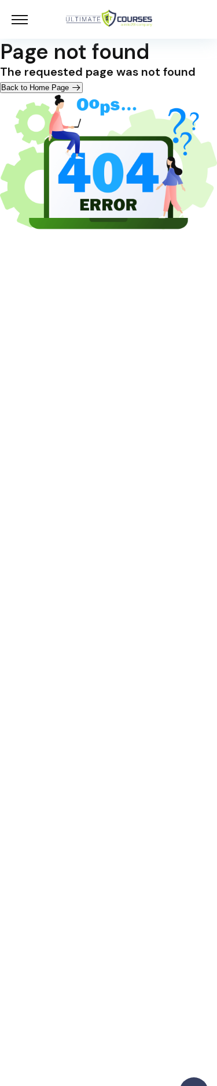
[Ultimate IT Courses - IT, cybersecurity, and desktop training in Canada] (109, 19)
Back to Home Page (36, 87)
